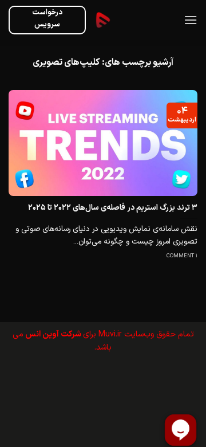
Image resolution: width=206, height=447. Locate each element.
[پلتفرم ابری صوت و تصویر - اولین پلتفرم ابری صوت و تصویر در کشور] (103, 20)
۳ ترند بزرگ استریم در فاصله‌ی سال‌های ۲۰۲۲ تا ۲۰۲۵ (112, 208)
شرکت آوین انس (53, 334)
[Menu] (190, 20)
